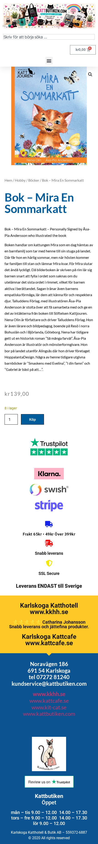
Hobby (20, 180)
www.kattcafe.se (49, 700)
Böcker (33, 180)
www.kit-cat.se (49, 707)
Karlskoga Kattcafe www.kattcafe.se (49, 640)
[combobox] (49, 37)
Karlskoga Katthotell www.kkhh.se (49, 609)
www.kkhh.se (49, 694)
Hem (8, 180)
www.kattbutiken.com (49, 713)
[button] (49, 60)
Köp (32, 419)
